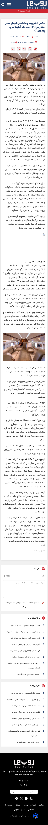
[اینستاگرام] (26, 798)
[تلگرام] (13, 49)
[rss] (31, 798)
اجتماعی (31, 809)
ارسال (24, 607)
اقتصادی (33, 805)
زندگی (23, 809)
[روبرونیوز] (36, 5)
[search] (3, 5)
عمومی (16, 809)
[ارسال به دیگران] (24, 49)
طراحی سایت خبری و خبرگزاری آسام (21, 816)
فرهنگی (18, 805)
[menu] (9, 4)
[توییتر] (19, 49)
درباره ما (24, 785)
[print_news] (30, 49)
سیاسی (41, 805)
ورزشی (25, 805)
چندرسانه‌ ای (8, 805)
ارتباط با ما (24, 780)
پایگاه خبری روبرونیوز (26, 771)
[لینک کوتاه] (35, 49)
